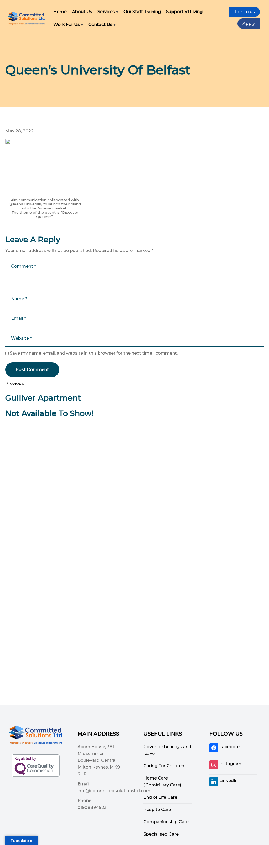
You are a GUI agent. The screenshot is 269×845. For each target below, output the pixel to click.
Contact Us (100, 24)
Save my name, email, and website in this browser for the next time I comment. (94, 353)
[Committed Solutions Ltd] (26, 18)
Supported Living (184, 11)
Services (106, 11)
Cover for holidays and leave (167, 750)
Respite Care (157, 809)
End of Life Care (160, 797)
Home (60, 11)
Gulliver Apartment (43, 397)
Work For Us (66, 24)
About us (82, 11)
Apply (248, 23)
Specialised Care (161, 834)
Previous (14, 383)
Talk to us (244, 11)
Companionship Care (166, 821)
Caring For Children (163, 765)
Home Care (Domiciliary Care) (162, 781)
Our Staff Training (142, 11)
